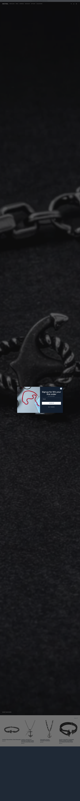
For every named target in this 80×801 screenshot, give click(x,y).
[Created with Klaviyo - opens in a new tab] (40, 413)
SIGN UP (51, 403)
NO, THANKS (51, 406)
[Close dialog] (61, 388)
